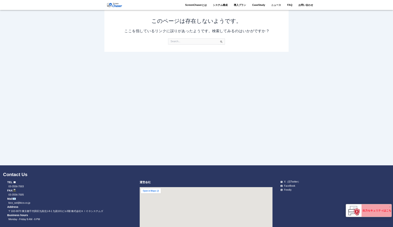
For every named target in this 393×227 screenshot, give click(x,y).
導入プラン (240, 5)
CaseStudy (258, 5)
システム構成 (220, 5)
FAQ (289, 5)
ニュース (276, 5)
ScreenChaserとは (196, 5)
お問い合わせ (305, 5)
